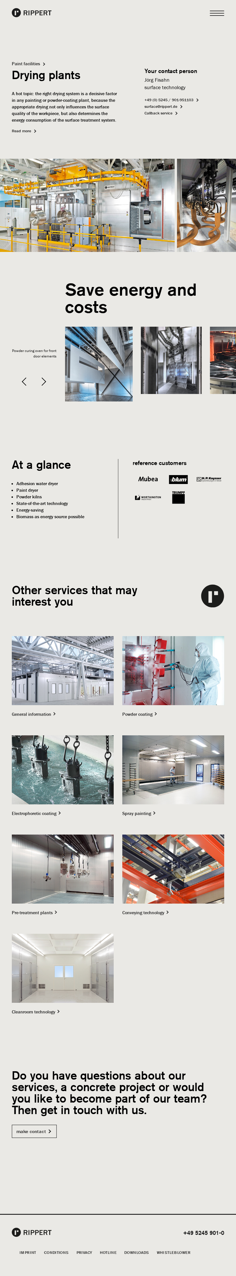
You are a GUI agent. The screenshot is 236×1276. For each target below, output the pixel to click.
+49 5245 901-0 (203, 1232)
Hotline (108, 1252)
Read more (21, 130)
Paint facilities (26, 63)
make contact (31, 1131)
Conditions (56, 1252)
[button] (26, 381)
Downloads (136, 1252)
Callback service (158, 113)
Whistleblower (174, 1252)
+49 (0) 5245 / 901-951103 (168, 99)
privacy (84, 1252)
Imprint (28, 1252)
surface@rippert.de (160, 106)
